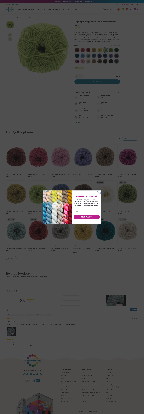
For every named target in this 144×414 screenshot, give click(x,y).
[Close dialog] (99, 193)
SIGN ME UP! (86, 217)
